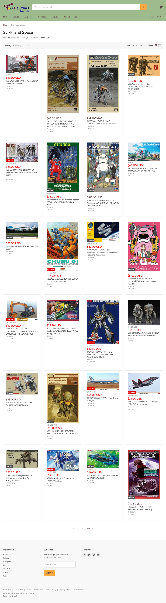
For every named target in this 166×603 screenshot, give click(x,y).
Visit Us (67, 17)
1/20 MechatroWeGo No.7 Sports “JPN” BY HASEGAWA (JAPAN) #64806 (143, 169)
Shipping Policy (64, 590)
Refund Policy (51, 590)
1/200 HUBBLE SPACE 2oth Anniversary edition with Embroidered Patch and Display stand (102, 252)
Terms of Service (78, 590)
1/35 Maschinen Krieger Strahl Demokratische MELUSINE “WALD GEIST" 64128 (142, 86)
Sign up (49, 572)
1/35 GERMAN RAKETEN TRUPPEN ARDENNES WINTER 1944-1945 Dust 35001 (21, 172)
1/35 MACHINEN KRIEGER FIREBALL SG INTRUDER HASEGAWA (21, 403)
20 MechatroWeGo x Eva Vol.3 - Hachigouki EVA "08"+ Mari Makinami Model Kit (142, 281)
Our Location (18, 590)
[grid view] (156, 45)
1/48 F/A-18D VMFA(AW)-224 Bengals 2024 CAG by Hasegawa (143, 402)
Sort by (8, 46)
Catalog (16, 17)
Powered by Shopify (10, 596)
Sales (76, 17)
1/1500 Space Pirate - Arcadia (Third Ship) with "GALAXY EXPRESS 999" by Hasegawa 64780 (62, 331)
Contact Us (42, 17)
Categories (28, 17)
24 (133, 46)
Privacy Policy (38, 590)
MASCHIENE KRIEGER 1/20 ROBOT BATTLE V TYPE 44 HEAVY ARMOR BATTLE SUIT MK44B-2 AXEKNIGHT (61, 123)
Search (28, 590)
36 (137, 46)
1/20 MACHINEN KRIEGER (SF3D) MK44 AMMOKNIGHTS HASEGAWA (61, 432)
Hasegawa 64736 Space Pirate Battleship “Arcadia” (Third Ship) (140, 508)
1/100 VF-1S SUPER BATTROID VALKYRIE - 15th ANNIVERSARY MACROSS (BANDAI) (100, 354)
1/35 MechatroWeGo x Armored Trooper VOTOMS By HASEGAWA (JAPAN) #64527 (63, 202)
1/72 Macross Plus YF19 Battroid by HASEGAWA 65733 (61, 479)
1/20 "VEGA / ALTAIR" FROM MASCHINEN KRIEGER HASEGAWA (101, 122)
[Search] (143, 7)
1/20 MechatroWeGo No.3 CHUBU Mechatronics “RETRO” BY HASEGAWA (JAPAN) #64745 (103, 203)
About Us (55, 17)
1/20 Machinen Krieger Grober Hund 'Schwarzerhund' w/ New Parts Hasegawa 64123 (20, 478)
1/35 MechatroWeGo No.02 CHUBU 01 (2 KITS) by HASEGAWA (62, 280)
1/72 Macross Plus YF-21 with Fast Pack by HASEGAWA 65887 (102, 476)
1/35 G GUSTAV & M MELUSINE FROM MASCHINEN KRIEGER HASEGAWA (143, 334)
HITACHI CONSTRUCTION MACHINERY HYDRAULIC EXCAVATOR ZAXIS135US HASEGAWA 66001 (22, 331)
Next (89, 528)
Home (6, 17)
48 (141, 46)
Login (152, 17)
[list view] (159, 45)
